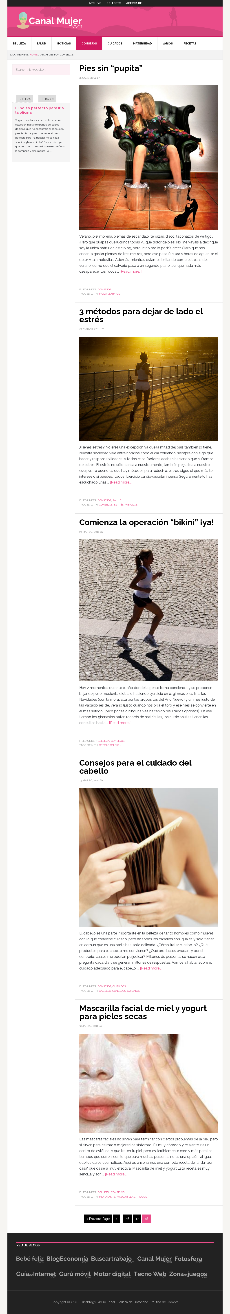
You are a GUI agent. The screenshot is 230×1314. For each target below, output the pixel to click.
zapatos (114, 293)
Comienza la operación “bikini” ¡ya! (146, 522)
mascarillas (126, 1196)
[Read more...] (131, 271)
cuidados (133, 990)
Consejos (104, 289)
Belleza (104, 740)
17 (137, 1219)
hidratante (107, 1196)
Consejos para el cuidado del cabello (135, 766)
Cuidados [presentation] (47, 99)
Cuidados (119, 986)
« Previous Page (98, 1219)
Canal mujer (55, 21)
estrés (119, 504)
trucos (141, 1196)
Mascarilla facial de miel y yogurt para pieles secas (143, 1012)
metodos (131, 504)
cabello (105, 990)
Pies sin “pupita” (111, 68)
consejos (106, 504)
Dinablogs (88, 1302)
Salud (117, 500)
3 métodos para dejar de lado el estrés (141, 315)
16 (127, 1219)
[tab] (22, 99)
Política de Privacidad (132, 1302)
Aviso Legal (106, 1302)
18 (146, 1219)
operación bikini (110, 745)
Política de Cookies (165, 1302)
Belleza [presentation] (25, 99)
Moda (103, 293)
